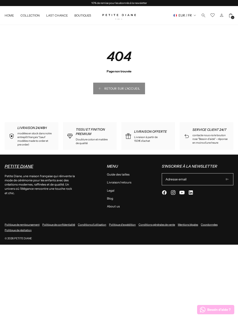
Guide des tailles (118, 174)
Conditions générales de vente (157, 224)
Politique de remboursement (22, 224)
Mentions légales (188, 224)
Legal (110, 190)
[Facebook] (164, 192)
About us (113, 206)
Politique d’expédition (122, 224)
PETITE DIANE (23, 238)
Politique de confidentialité (58, 224)
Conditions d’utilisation (92, 224)
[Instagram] (173, 192)
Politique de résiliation (18, 230)
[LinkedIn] (190, 192)
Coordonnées (209, 224)
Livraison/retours (119, 182)
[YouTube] (182, 192)
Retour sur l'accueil (122, 88)
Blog (110, 198)
